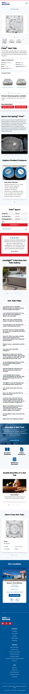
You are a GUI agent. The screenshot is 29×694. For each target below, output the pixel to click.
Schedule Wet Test (14, 440)
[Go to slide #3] (18, 41)
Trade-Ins (14, 661)
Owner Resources (14, 672)
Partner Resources (14, 654)
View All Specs (14, 225)
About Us (14, 667)
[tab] (14, 37)
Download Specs (6, 228)
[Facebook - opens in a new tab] (2, 623)
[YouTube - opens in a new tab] (10, 623)
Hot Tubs (12, 9)
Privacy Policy (7, 690)
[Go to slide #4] (25, 41)
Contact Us (14, 670)
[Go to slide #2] (11, 41)
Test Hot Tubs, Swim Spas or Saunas (14, 658)
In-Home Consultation (14, 651)
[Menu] (27, 3)
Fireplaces (14, 640)
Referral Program (14, 656)
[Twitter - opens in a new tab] (6, 623)
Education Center (14, 674)
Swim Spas (14, 633)
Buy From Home (14, 647)
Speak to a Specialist (7, 107)
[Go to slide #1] (4, 41)
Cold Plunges (14, 638)
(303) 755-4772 (14, 589)
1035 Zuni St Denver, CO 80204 (14, 585)
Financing (14, 676)
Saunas (14, 636)
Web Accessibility (21, 690)
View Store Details (14, 595)
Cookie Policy (14, 690)
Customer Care (14, 649)
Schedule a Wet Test (21, 107)
